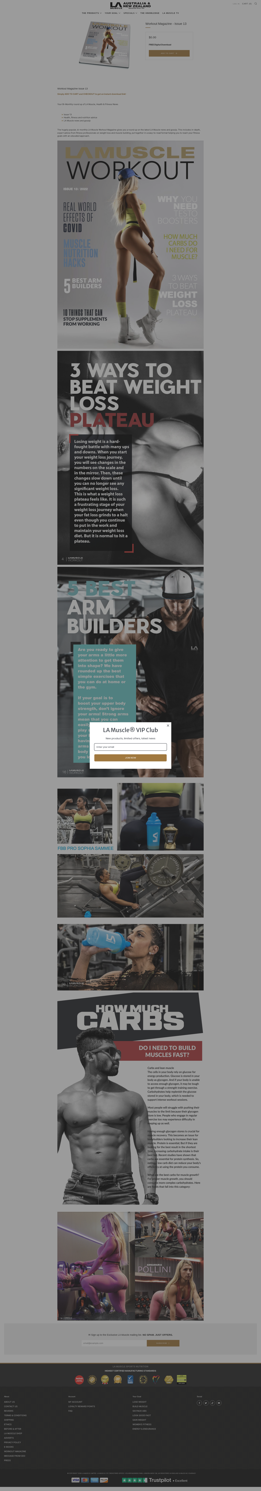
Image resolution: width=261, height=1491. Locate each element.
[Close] (168, 725)
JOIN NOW (130, 757)
